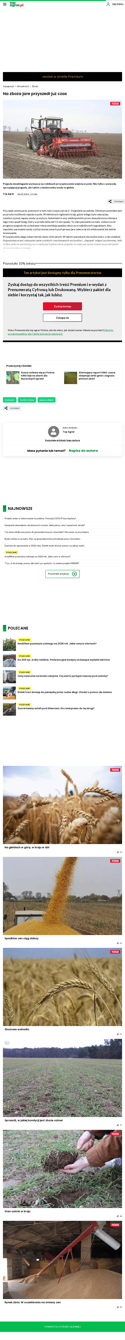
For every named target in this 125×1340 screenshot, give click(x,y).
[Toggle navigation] (4, 4)
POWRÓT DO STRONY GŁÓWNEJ (62, 1326)
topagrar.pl (8, 86)
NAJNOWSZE (20, 508)
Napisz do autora (83, 450)
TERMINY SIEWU (27, 399)
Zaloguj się (62, 317)
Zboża (35, 86)
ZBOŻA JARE (10, 399)
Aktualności (23, 86)
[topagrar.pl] (16, 4)
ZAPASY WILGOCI (46, 399)
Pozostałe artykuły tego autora (62, 440)
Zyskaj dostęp (62, 306)
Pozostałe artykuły (58, 573)
